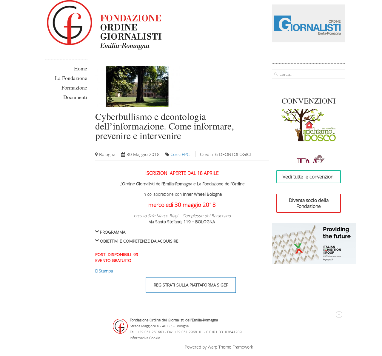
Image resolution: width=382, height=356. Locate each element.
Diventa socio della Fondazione (309, 203)
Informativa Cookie (145, 337)
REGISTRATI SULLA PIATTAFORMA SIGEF (191, 285)
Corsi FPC (180, 154)
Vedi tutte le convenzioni (309, 176)
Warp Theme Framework (230, 347)
